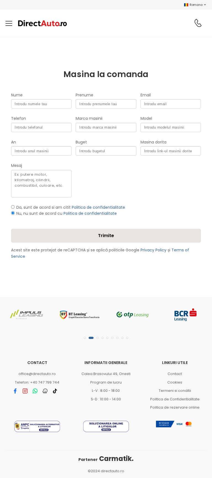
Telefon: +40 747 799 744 (37, 382)
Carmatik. (106, 458)
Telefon (18, 118)
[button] (85, 338)
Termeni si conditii (175, 390)
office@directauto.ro (37, 373)
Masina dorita (153, 142)
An (13, 142)
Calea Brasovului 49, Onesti (106, 373)
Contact (175, 373)
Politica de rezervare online (175, 407)
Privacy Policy (153, 250)
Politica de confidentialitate (98, 207)
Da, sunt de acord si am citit (70, 207)
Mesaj (16, 165)
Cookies (174, 382)
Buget (81, 142)
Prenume (84, 95)
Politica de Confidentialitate (175, 399)
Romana (196, 4)
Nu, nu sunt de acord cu (66, 213)
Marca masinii (89, 118)
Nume (17, 95)
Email (146, 95)
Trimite (106, 235)
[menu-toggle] (9, 23)
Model (146, 118)
